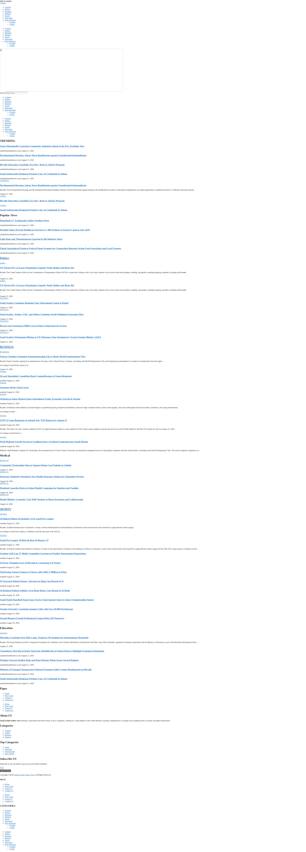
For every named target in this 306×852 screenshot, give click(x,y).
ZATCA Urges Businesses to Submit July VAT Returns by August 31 (33, 420)
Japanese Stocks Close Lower (14, 387)
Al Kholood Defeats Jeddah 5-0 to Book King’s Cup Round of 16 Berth (35, 590)
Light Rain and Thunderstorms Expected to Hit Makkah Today (31, 239)
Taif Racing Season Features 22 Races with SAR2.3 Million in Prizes (33, 572)
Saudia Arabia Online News (24, 775)
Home (7, 694)
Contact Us (9, 700)
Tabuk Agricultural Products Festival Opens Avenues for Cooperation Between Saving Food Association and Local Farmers (60, 248)
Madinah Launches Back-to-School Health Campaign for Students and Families (39, 488)
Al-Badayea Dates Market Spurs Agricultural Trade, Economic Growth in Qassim (40, 399)
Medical (8, 14)
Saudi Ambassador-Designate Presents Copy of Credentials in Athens (33, 174)
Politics (7, 9)
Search (2, 93)
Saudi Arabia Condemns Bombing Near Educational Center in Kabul (34, 303)
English (12, 22)
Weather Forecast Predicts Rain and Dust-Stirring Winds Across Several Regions (39, 660)
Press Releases (10, 20)
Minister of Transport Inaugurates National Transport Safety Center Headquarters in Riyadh (46, 669)
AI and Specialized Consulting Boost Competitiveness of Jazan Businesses (36, 376)
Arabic (12, 24)
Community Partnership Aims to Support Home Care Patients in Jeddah (35, 465)
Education (8, 18)
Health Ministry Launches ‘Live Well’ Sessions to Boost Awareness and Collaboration (41, 499)
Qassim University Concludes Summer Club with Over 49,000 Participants (36, 609)
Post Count (9, 696)
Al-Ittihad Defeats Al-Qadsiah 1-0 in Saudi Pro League (27, 519)
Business (8, 12)
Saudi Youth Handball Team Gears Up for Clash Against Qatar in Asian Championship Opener (47, 600)
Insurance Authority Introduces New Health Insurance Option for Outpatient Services (42, 476)
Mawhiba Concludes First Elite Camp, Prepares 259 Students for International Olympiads (44, 637)
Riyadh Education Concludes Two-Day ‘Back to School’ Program (32, 164)
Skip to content (5, 1)
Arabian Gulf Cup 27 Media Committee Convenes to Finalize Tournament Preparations (43, 553)
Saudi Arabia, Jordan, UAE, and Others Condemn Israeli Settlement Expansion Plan (42, 314)
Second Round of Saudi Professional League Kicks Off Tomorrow (32, 618)
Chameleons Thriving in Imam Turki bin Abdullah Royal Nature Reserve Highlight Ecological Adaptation (52, 651)
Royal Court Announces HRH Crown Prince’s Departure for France (33, 326)
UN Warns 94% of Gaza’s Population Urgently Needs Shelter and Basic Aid (37, 268)
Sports (7, 16)
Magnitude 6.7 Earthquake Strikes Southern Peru (24, 220)
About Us (8, 698)
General (8, 7)
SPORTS (5, 509)
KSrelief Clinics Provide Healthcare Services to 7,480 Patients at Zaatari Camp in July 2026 (45, 230)
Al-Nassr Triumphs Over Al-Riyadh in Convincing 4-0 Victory (30, 563)
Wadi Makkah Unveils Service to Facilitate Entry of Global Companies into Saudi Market (44, 441)
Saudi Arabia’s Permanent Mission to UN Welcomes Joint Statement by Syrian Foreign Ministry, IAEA (50, 337)
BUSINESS (7, 346)
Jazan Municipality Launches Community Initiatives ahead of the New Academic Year (42, 146)
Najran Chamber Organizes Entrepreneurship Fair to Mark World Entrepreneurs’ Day (43, 356)
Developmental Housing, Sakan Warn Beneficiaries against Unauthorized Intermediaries (43, 155)
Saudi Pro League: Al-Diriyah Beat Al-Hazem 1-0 (24, 540)
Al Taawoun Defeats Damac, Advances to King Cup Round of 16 (32, 581)
